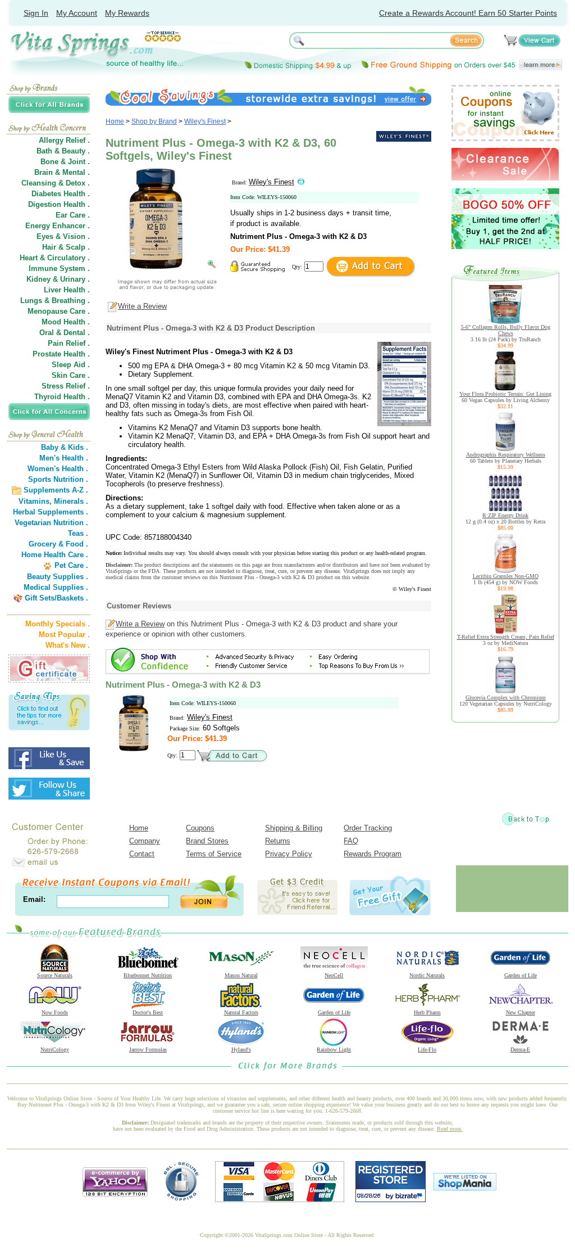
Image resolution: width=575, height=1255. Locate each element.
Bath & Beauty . (63, 151)
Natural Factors (241, 1012)
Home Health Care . (54, 554)
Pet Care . (71, 565)
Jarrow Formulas (148, 1049)
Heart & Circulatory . (55, 258)
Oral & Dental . (64, 332)
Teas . (78, 533)
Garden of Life (520, 975)
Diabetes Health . (60, 193)
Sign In (36, 12)
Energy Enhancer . (57, 226)
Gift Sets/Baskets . (56, 598)
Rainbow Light (334, 1049)
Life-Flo (427, 1049)
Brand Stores (207, 841)
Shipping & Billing (293, 828)
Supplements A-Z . (56, 490)
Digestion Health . (59, 204)
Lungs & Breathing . (55, 300)
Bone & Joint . (65, 161)
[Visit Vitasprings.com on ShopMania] (464, 1188)
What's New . (67, 645)
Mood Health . (66, 322)
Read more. (450, 1129)
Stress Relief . (66, 386)
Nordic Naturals (427, 975)
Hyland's (241, 1049)
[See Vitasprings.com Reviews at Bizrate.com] (390, 1199)
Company (144, 841)
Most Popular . (64, 634)
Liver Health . (67, 290)
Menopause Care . (59, 311)
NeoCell (334, 975)
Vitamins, (35, 501)
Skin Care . (71, 375)
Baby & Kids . (64, 447)
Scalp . (78, 247)
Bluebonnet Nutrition (148, 975)
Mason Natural (241, 975)
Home (115, 121)
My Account (76, 12)
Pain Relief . (69, 343)
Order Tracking (368, 828)
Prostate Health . (61, 354)
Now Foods (55, 1012)
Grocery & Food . (58, 544)
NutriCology (54, 1049)
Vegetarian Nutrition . (51, 522)
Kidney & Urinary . (58, 279)
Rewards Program (372, 854)
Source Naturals (54, 975)
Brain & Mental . (62, 172)
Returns (277, 841)
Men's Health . (63, 458)
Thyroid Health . (62, 396)
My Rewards (127, 12)
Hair (49, 247)
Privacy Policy (288, 854)
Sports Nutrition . (58, 479)
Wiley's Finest (205, 121)
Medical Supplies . (56, 587)
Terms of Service (213, 854)
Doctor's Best (148, 1012)
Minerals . (71, 501)
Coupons (200, 828)
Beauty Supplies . (57, 576)
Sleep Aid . (71, 364)
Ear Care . (73, 215)
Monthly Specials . (57, 624)
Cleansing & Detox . (55, 183)
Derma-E (520, 1049)
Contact (141, 854)
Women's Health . (58, 468)
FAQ (351, 841)
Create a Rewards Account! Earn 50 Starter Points (468, 12)
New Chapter (520, 1012)
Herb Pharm (427, 1012)
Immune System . (59, 268)
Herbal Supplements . (50, 512)
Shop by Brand (154, 121)
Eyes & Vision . (63, 236)
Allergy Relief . (64, 140)
